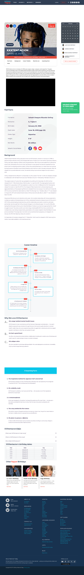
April (43, 505)
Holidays (21, 2)
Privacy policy (27, 567)
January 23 (25, 449)
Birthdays (29, 2)
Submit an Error (27, 525)
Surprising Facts (46, 61)
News (25, 515)
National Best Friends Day (65, 539)
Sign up (63, 2)
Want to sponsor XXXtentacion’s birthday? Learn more (29, 57)
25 (65, 38)
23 (77, 35)
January (44, 501)
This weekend (45, 525)
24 (63, 38)
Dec (63, 23)
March (43, 504)
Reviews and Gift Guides (47, 547)
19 (67, 35)
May (43, 507)
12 (67, 33)
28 (72, 38)
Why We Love (36, 61)
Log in (56, 2)
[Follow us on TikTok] (79, 2)
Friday (43, 534)
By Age (61, 519)
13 (70, 33)
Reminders (38, 2)
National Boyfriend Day (65, 533)
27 (70, 38)
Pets (61, 509)
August (43, 511)
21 (72, 35)
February (44, 502)
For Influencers (27, 512)
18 (65, 35)
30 (77, 38)
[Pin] (8, 26)
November (44, 515)
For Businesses (27, 508)
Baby (61, 501)
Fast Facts (9, 61)
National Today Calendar (47, 541)
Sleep (61, 511)
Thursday (44, 533)
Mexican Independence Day (66, 536)
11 (65, 33)
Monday (44, 529)
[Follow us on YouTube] (71, 2)
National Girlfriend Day (65, 530)
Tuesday (44, 530)
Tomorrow (44, 523)
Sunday (43, 527)
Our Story (26, 502)
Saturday (44, 536)
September (44, 512)
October (44, 514)
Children (62, 504)
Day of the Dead (63, 532)
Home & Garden (63, 507)
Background (17, 61)
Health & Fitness (63, 505)
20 (70, 35)
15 (75, 33)
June (43, 508)
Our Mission (26, 501)
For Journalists (27, 509)
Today (15, 2)
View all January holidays (70, 61)
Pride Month (63, 537)
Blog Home (44, 552)
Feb (77, 23)
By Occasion (63, 522)
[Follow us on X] (77, 2)
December (44, 516)
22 (75, 35)
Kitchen (62, 508)
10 (63, 33)
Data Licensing (27, 533)
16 (77, 33)
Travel (61, 514)
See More (9, 486)
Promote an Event (28, 523)
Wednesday (44, 532)
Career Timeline (27, 61)
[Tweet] (11, 26)
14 (72, 33)
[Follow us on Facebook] (73, 2)
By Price (62, 523)
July (43, 509)
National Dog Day (64, 543)
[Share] (14, 26)
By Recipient (63, 525)
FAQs (8, 63)
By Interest (62, 521)
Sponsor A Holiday (28, 532)
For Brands (26, 511)
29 (75, 38)
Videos (25, 518)
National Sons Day (64, 534)
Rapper (10, 45)
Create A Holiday (27, 530)
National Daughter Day (65, 540)
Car (61, 502)
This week (44, 526)
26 (67, 38)
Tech (61, 512)
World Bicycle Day (64, 541)
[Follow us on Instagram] (75, 2)
